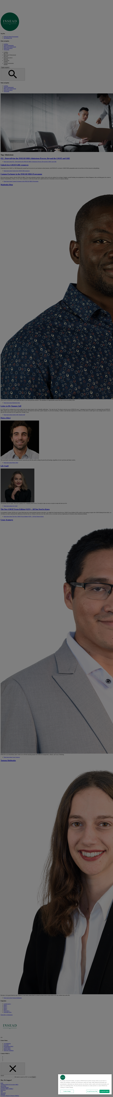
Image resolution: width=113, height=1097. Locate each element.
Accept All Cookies (104, 1091)
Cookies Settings (67, 1091)
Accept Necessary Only (92, 1091)
